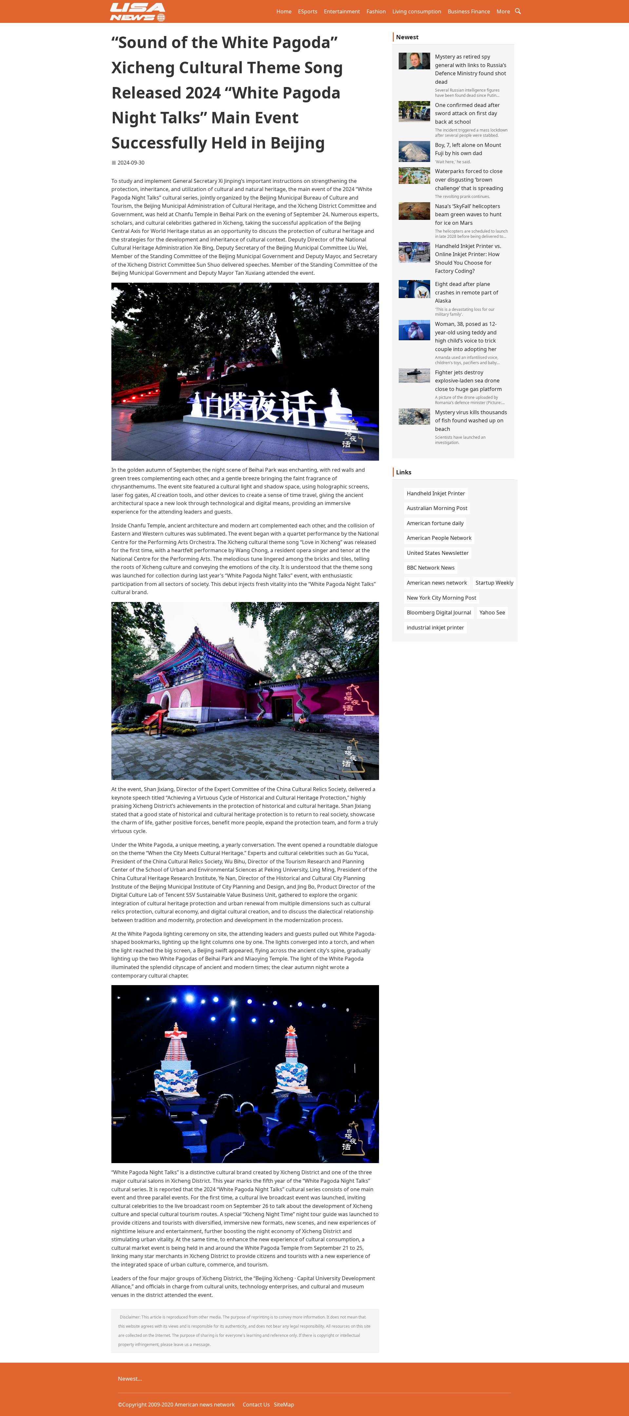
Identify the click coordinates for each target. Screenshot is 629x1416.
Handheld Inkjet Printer (436, 493)
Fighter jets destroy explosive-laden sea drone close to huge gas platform (468, 381)
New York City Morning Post (441, 597)
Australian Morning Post (437, 508)
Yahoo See (492, 612)
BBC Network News (431, 567)
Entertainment (342, 11)
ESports (307, 11)
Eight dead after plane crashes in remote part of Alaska (466, 292)
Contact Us (256, 1404)
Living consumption (416, 11)
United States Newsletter (438, 553)
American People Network (439, 537)
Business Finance (469, 11)
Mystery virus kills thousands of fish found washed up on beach (471, 421)
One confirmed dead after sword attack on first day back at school (467, 113)
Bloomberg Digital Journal (439, 612)
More (503, 11)
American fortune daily (435, 523)
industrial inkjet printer (435, 627)
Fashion (376, 11)
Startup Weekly (494, 582)
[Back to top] (620, 1407)
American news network (437, 582)
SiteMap (284, 1404)
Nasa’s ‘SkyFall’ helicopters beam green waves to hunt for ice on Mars (468, 214)
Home (284, 11)
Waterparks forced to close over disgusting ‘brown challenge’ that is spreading (469, 179)
